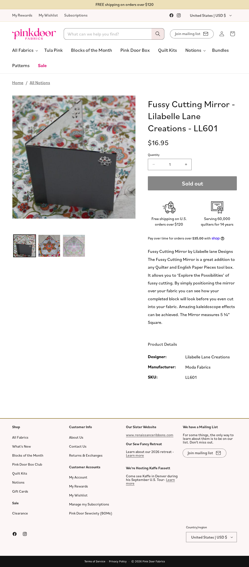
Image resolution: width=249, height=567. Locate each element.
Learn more (135, 455)
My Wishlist (48, 15)
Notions (18, 482)
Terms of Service (94, 561)
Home (17, 82)
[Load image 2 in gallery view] (49, 246)
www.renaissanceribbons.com (149, 434)
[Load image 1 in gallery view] (24, 246)
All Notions (40, 82)
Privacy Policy (118, 561)
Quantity (154, 155)
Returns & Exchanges (86, 455)
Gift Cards (20, 491)
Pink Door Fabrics (153, 561)
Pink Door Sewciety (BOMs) (90, 513)
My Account (78, 477)
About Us (76, 437)
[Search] (157, 34)
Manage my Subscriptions (89, 504)
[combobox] (114, 33)
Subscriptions (76, 15)
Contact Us (78, 446)
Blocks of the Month (27, 455)
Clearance (20, 513)
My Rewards (22, 15)
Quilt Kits (19, 473)
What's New (21, 446)
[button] (24, 50)
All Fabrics (20, 437)
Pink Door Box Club (27, 464)
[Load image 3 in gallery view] (74, 246)
